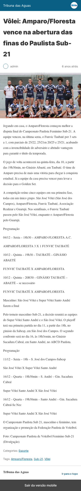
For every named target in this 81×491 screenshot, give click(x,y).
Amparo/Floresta (21, 459)
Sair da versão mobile (41, 485)
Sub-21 (38, 459)
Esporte (24, 450)
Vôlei (47, 459)
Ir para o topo (70, 473)
